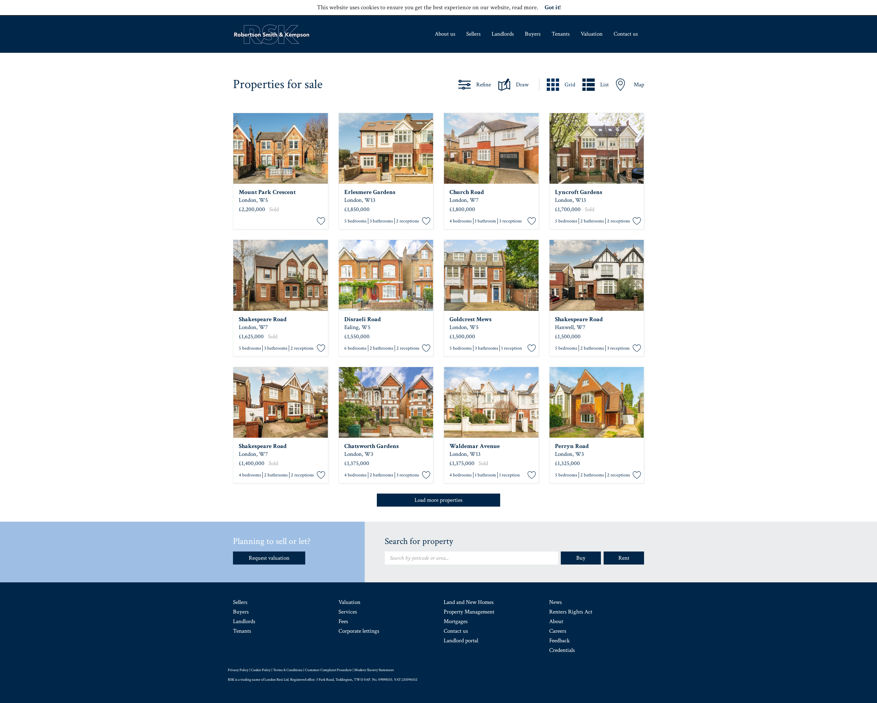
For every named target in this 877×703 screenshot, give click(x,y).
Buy (580, 558)
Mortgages (456, 621)
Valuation (592, 34)
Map (639, 84)
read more (524, 7)
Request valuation (269, 558)
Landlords (503, 34)
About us (445, 34)
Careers (557, 631)
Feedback (559, 640)
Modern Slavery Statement (374, 670)
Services (347, 612)
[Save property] (321, 221)
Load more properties (438, 500)
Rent (623, 558)
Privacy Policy (238, 670)
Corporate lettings (358, 631)
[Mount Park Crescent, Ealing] (280, 148)
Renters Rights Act (570, 612)
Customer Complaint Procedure (328, 670)
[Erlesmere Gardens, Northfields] (386, 148)
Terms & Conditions (287, 670)
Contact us (626, 34)
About (556, 621)
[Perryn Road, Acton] (596, 402)
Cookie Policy (261, 670)
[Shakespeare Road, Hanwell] (280, 275)
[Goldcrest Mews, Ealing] (491, 275)
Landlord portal (461, 640)
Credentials (562, 650)
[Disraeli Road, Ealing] (386, 275)
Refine (483, 84)
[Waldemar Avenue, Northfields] (491, 402)
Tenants (561, 34)
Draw (522, 84)
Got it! (552, 7)
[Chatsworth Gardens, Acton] (386, 402)
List (604, 84)
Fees (343, 621)
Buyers (533, 34)
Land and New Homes (469, 602)
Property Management (469, 612)
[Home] (271, 34)
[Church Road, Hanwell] (491, 148)
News (555, 602)
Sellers (473, 34)
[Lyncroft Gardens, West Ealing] (596, 148)
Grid (570, 84)
